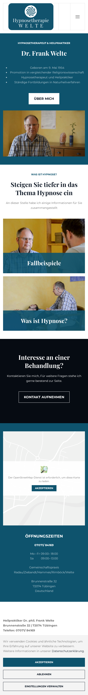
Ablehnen (44, 674)
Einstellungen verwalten (44, 686)
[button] (77, 16)
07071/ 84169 (44, 545)
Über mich (44, 99)
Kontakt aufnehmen (44, 397)
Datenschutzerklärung (68, 651)
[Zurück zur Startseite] (31, 16)
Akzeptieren (44, 488)
